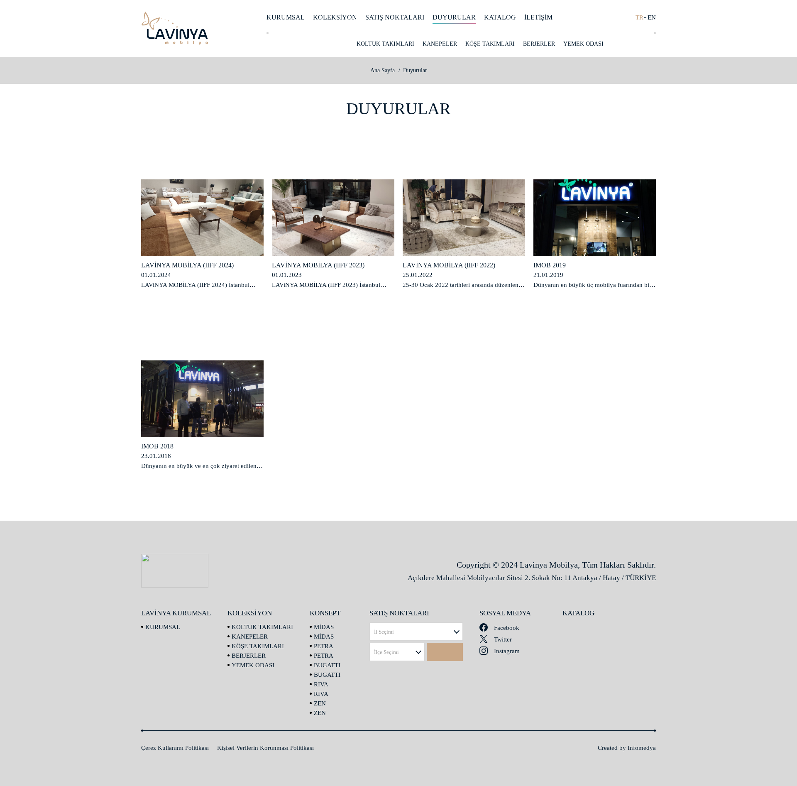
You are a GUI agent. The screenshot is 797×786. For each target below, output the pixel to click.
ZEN (320, 703)
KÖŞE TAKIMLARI (490, 44)
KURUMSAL (285, 17)
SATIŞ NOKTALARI (394, 17)
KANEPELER (440, 44)
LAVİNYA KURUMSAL (176, 613)
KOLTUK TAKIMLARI (385, 44)
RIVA (321, 684)
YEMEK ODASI (583, 44)
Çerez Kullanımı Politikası (175, 747)
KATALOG (500, 17)
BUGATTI (327, 665)
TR (639, 17)
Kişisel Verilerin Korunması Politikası (265, 747)
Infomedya (642, 747)
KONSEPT (594, 17)
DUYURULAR (454, 17)
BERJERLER (539, 44)
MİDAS (324, 627)
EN (652, 17)
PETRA (323, 646)
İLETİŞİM (538, 17)
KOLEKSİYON (335, 17)
